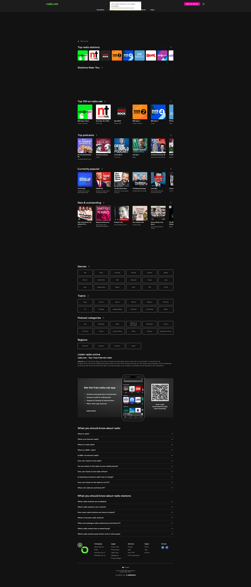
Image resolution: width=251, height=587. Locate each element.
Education (150, 324)
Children (166, 302)
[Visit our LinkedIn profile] (163, 547)
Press (96, 549)
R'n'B (166, 287)
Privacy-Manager (116, 558)
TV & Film (85, 331)
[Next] (171, 46)
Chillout (133, 272)
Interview (133, 309)
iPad (146, 549)
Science (149, 331)
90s (150, 287)
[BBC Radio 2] (117, 55)
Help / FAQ (131, 552)
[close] (140, 3)
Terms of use (115, 547)
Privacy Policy (115, 549)
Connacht (85, 346)
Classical (133, 280)
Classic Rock (101, 287)
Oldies (166, 272)
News (85, 302)
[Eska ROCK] (105, 55)
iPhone (147, 547)
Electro (85, 280)
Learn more (91, 411)
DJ (85, 309)
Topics (152, 10)
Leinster (101, 346)
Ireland (126, 567)
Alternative (101, 280)
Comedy (101, 309)
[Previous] (165, 46)
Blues (117, 287)
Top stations (100, 10)
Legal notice (114, 552)
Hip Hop (117, 272)
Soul (85, 287)
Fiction (101, 331)
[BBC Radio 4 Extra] (162, 55)
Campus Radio (117, 309)
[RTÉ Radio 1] (140, 55)
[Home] (78, 41)
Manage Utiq (115, 555)
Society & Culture (165, 331)
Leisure (165, 324)
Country (149, 272)
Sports (117, 302)
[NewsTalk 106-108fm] (94, 55)
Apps (129, 549)
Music (166, 309)
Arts (85, 324)
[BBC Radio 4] (128, 55)
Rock (101, 272)
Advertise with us (99, 552)
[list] (125, 55)
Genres (143, 10)
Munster (117, 346)
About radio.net (99, 547)
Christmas (149, 309)
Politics (133, 302)
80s (117, 280)
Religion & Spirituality (133, 324)
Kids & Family (117, 331)
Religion (149, 302)
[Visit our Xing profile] (167, 547)
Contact (130, 547)
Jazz (166, 280)
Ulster (134, 346)
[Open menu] (203, 4)
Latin (133, 287)
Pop (85, 272)
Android (147, 552)
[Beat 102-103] (151, 55)
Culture (101, 302)
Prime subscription (133, 555)
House (150, 280)
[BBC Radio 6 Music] (83, 55)
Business (101, 324)
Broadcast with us (99, 555)
